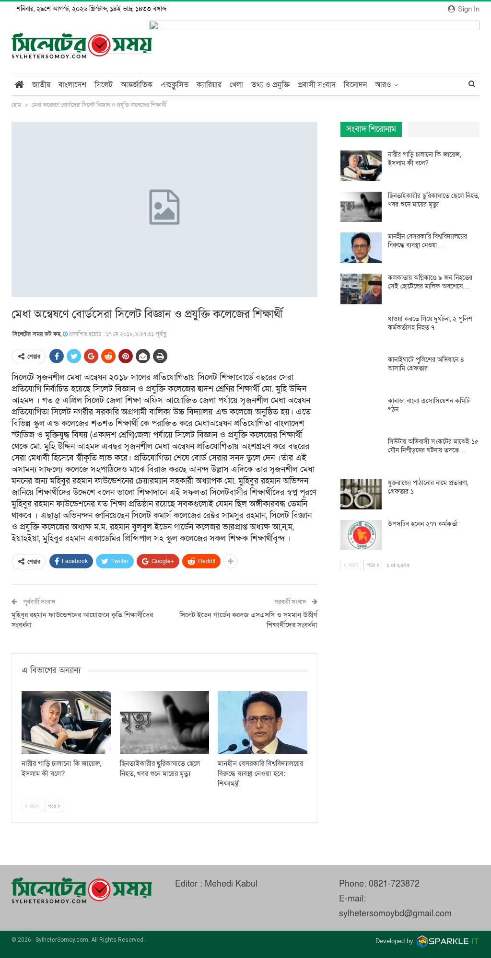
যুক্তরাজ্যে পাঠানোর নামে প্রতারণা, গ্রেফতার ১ (428, 487)
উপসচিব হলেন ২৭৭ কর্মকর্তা (422, 524)
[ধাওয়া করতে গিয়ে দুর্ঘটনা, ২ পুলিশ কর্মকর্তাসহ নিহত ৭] (361, 330)
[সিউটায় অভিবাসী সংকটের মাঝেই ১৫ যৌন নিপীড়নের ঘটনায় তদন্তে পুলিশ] (361, 453)
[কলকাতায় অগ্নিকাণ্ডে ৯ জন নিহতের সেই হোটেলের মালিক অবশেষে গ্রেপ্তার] (361, 289)
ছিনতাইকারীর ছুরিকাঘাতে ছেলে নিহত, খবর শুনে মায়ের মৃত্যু (433, 200)
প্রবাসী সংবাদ (317, 85)
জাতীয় (41, 85)
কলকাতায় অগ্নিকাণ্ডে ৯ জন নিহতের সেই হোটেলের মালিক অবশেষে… (430, 282)
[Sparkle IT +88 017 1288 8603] (448, 941)
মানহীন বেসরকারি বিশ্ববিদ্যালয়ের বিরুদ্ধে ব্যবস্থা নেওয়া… (427, 241)
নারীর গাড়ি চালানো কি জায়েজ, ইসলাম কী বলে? (424, 159)
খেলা (236, 85)
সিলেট (103, 85)
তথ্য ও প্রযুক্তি (270, 85)
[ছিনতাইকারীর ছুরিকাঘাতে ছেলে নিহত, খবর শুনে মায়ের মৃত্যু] (165, 722)
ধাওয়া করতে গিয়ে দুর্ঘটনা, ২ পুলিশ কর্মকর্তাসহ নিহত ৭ (430, 323)
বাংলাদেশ (72, 85)
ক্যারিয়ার (209, 85)
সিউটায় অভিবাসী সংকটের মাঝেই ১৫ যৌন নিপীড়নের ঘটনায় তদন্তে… (433, 446)
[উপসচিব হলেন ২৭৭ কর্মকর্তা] (361, 535)
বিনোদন (355, 85)
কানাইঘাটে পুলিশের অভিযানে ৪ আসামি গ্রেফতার (426, 364)
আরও (383, 85)
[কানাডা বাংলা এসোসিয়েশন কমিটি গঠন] (361, 412)
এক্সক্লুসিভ (174, 85)
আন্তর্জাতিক (136, 85)
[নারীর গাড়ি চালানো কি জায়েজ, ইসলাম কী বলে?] (66, 722)
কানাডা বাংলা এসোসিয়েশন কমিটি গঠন (429, 405)
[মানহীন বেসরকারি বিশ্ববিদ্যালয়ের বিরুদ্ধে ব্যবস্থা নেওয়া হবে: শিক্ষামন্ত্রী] (262, 722)
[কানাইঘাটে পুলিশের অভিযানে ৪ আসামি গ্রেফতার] (361, 371)
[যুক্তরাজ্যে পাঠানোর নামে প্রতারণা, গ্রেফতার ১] (361, 494)
